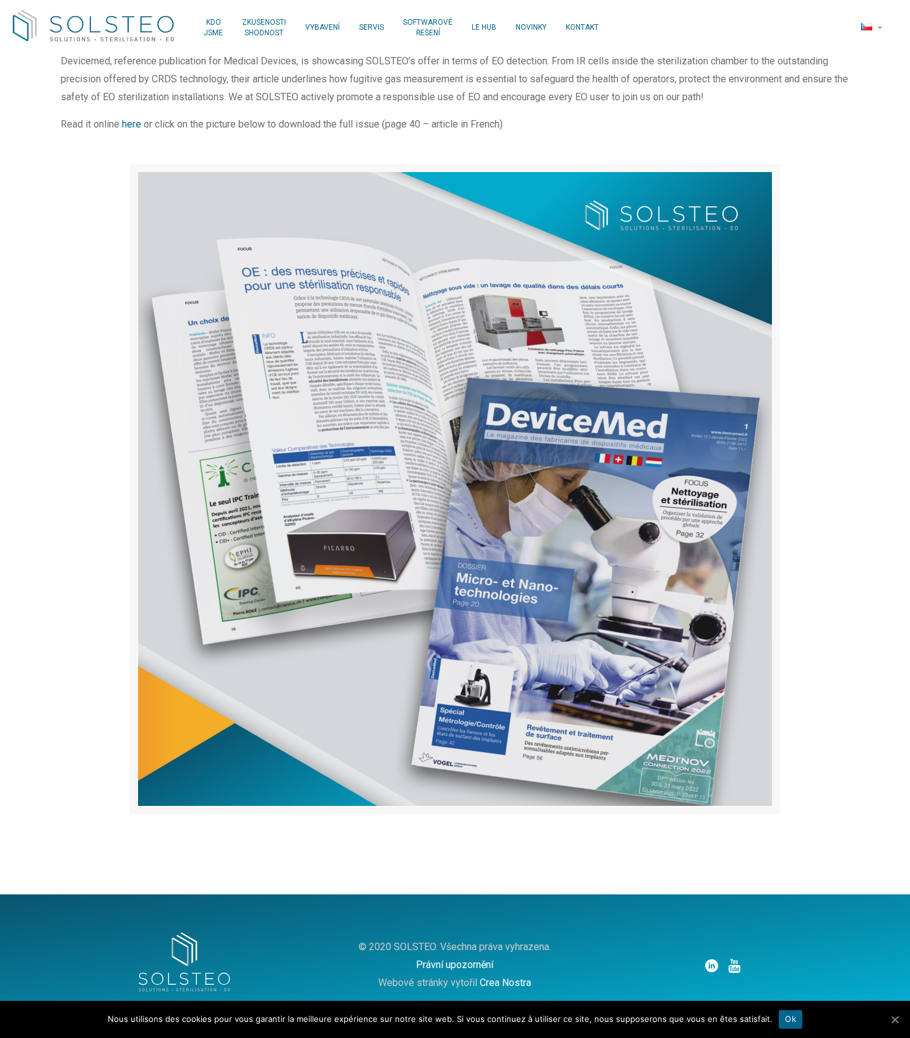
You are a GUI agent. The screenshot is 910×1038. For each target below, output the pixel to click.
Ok (790, 1019)
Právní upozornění (454, 965)
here (131, 124)
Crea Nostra (505, 982)
